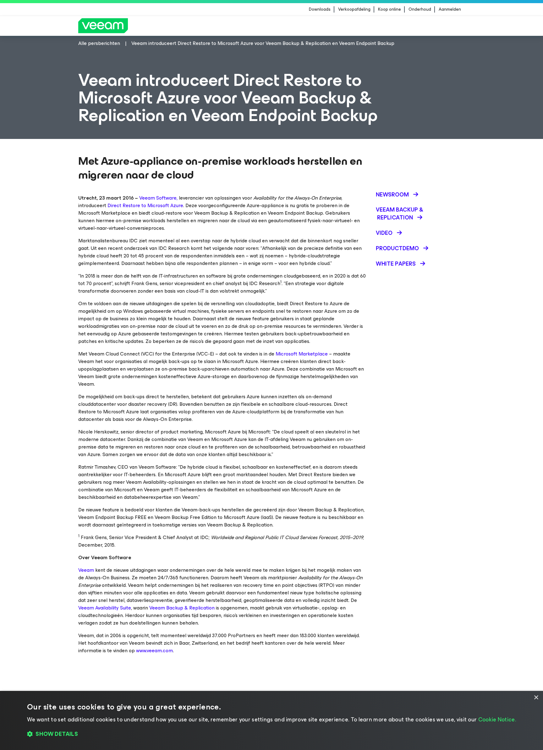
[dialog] (271, 720)
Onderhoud (420, 9)
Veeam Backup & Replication (182, 608)
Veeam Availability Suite (104, 608)
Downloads (320, 9)
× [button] (536, 697)
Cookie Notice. (497, 719)
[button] (271, 734)
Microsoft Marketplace (302, 354)
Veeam (86, 570)
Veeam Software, (158, 198)
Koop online (389, 9)
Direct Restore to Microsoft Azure (145, 205)
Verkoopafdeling (354, 9)
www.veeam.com (154, 650)
